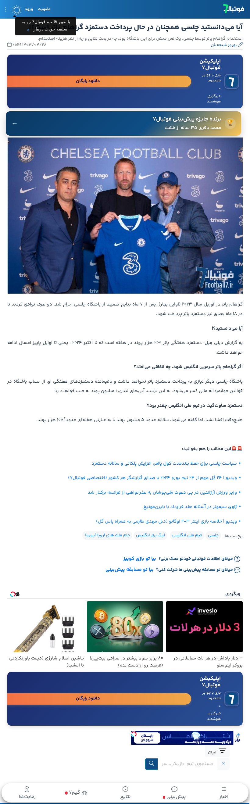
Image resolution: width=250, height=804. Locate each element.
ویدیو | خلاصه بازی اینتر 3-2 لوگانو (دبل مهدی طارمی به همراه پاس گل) (166, 521)
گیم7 (74, 792)
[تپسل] (134, 734)
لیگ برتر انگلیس (150, 535)
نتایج (125, 797)
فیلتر (212, 752)
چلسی (213, 535)
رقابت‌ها (27, 797)
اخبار (223, 797)
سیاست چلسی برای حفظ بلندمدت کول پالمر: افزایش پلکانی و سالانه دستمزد (164, 463)
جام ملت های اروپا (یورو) (107, 535)
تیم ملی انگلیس (187, 535)
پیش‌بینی (175, 797)
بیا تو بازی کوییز (139, 559)
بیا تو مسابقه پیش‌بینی (129, 570)
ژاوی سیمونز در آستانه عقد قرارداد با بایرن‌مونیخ (190, 506)
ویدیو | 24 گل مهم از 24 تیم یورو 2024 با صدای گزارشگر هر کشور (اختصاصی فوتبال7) (152, 477)
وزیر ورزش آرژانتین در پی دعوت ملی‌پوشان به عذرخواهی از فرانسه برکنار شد (162, 492)
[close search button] (223, 764)
